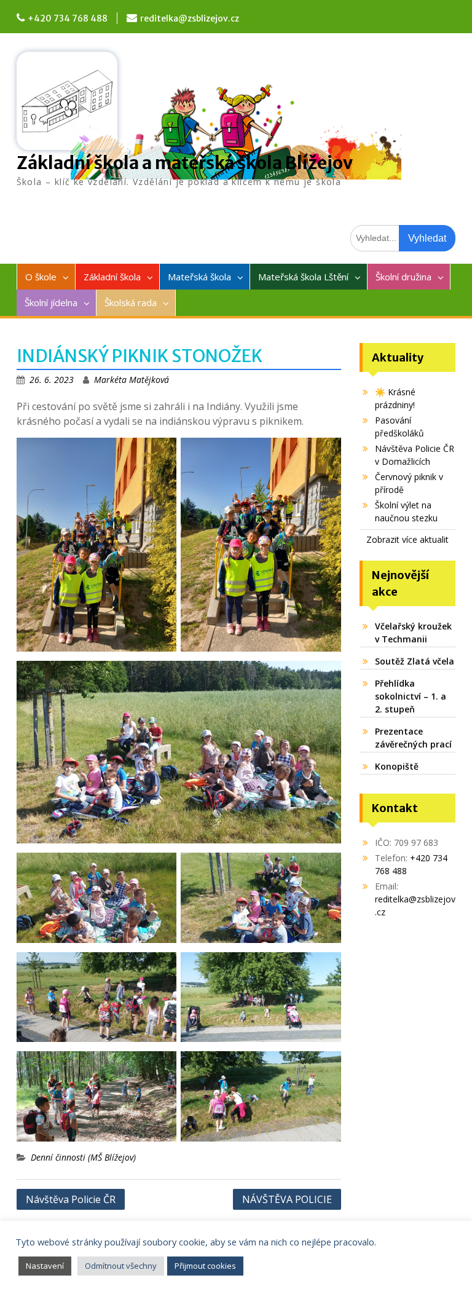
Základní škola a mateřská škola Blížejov (185, 163)
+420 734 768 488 (68, 18)
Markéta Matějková (131, 379)
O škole (41, 276)
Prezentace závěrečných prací (413, 737)
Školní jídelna (51, 302)
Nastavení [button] (45, 1265)
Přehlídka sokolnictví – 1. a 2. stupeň (410, 696)
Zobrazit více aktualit (407, 539)
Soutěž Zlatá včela (414, 661)
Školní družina (403, 276)
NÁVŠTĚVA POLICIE (287, 1199)
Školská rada (130, 302)
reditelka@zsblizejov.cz (189, 18)
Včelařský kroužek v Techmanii (413, 632)
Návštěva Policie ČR (71, 1199)
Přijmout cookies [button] (205, 1265)
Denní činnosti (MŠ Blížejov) (83, 1157)
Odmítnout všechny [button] (121, 1265)
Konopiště (397, 766)
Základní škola (112, 276)
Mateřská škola (199, 276)
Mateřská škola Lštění (303, 276)
